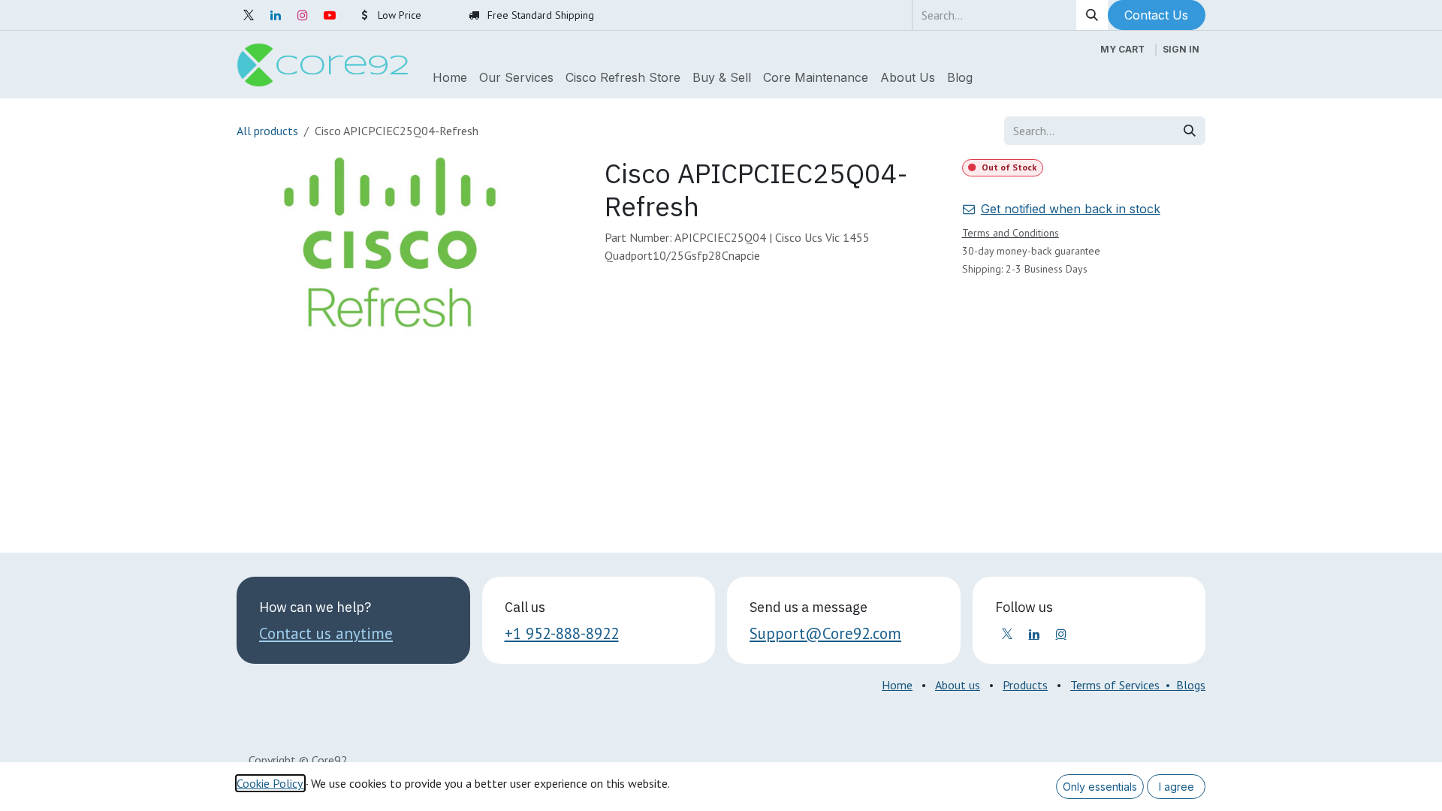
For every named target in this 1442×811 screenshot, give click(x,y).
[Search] (1092, 15)
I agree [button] (1176, 786)
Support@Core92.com (825, 633)
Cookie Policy (270, 783)
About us (957, 684)
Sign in (1181, 49)
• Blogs (1182, 684)
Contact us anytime (326, 633)
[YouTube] (330, 15)
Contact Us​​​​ (1156, 15)
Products (1025, 684)
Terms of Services (1115, 684)
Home (897, 684)
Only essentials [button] (1100, 786)
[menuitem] (450, 77)
